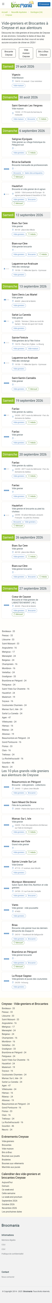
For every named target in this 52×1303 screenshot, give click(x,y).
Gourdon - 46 (8, 762)
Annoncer (45, 4)
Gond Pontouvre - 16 (11, 742)
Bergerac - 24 (8, 660)
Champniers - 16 (9, 664)
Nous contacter (8, 1277)
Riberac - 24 (7, 730)
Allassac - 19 (8, 734)
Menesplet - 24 (9, 656)
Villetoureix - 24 (9, 721)
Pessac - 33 (7, 635)
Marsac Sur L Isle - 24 (12, 709)
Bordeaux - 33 (8, 631)
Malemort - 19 (8, 697)
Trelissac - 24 (8, 754)
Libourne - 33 (8, 639)
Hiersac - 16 (7, 725)
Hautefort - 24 (8, 693)
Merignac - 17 (8, 652)
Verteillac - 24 (8, 672)
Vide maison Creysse (26, 53)
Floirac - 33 (7, 746)
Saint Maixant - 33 (10, 643)
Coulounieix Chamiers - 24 (14, 705)
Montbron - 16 (8, 668)
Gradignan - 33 (9, 676)
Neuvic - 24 (7, 767)
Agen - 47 (6, 717)
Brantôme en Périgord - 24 (14, 680)
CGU (3, 1245)
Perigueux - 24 (8, 684)
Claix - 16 (6, 750)
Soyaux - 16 (7, 701)
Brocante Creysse (9, 53)
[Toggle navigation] (3, 4)
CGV (3, 1249)
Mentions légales (8, 1240)
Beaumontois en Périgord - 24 (16, 738)
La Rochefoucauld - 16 (12, 758)
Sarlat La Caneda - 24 (12, 713)
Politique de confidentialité (12, 1254)
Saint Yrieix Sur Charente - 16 (15, 689)
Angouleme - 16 (9, 647)
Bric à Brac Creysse (43, 53)
